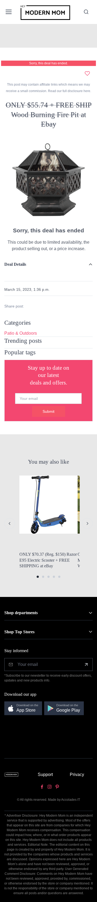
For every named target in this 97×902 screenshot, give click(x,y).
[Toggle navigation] (8, 12)
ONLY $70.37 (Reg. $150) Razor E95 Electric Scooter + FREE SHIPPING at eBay (48, 560)
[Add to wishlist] (87, 73)
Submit (48, 411)
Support (45, 774)
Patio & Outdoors (20, 333)
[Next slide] (87, 523)
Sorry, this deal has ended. (48, 63)
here (86, 91)
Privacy (77, 774)
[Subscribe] (86, 664)
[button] (38, 577)
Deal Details (15, 264)
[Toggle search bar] (86, 11)
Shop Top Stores (19, 632)
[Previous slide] (9, 523)
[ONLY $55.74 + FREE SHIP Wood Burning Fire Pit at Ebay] (48, 179)
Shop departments (21, 612)
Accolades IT (70, 800)
